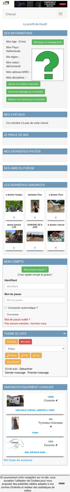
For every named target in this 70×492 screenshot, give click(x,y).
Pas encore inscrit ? (35, 269)
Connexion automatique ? (23, 307)
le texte (12, 341)
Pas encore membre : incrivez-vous (25, 323)
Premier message (38, 372)
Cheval (11, 14)
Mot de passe (12, 294)
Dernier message (15, 372)
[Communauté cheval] (6, 3)
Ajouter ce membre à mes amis (23, 83)
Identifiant (10, 280)
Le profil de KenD (35, 24)
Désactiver (26, 368)
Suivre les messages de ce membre (25, 91)
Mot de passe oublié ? (17, 319)
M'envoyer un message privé (48, 42)
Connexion (13, 314)
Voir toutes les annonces (18, 460)
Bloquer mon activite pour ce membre (26, 99)
